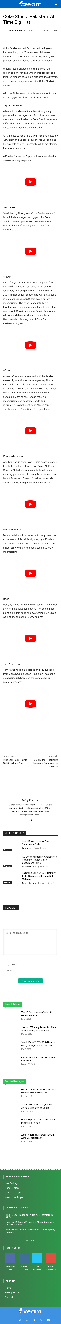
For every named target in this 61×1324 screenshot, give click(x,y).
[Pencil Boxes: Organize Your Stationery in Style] (11, 845)
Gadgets (7, 850)
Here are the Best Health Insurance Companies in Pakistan (45, 763)
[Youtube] (48, 1320)
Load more (29, 1240)
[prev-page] (5, 889)
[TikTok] (26, 1320)
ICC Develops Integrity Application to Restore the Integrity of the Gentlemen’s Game (40, 860)
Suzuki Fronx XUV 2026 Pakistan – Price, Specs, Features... (30, 1230)
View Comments (30, 981)
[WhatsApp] (41, 1320)
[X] (34, 1320)
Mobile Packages (17, 1176)
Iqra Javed (27, 848)
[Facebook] (12, 1320)
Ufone (47, 1081)
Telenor (28, 1081)
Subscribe (51, 1254)
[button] (5, 4)
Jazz (19, 1081)
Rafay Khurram (16, 30)
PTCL (55, 1081)
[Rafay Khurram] (4, 30)
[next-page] (10, 889)
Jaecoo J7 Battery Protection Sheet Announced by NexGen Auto (30, 1223)
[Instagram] (30, 819)
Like (10, 1254)
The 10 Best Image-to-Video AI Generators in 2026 (29, 1216)
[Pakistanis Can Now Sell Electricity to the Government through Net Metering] (11, 877)
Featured (7, 866)
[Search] (56, 4)
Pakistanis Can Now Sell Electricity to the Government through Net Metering (39, 876)
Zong (37, 1081)
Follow (23, 1254)
